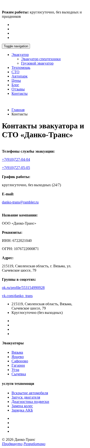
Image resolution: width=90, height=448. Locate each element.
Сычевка (19, 374)
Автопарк (20, 76)
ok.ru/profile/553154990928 (23, 288)
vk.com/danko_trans (17, 296)
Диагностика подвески (30, 402)
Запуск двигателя (26, 397)
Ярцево (18, 357)
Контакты (20, 93)
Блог (15, 85)
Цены (16, 80)
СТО (15, 72)
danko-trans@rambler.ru (20, 202)
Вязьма (17, 352)
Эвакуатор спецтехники (41, 59)
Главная (18, 110)
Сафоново (20, 361)
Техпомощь (21, 68)
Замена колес (22, 406)
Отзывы (18, 89)
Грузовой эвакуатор (37, 63)
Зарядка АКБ (22, 410)
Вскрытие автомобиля (30, 393)
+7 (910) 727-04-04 (17, 102)
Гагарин (18, 365)
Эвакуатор (20, 55)
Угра (15, 370)
